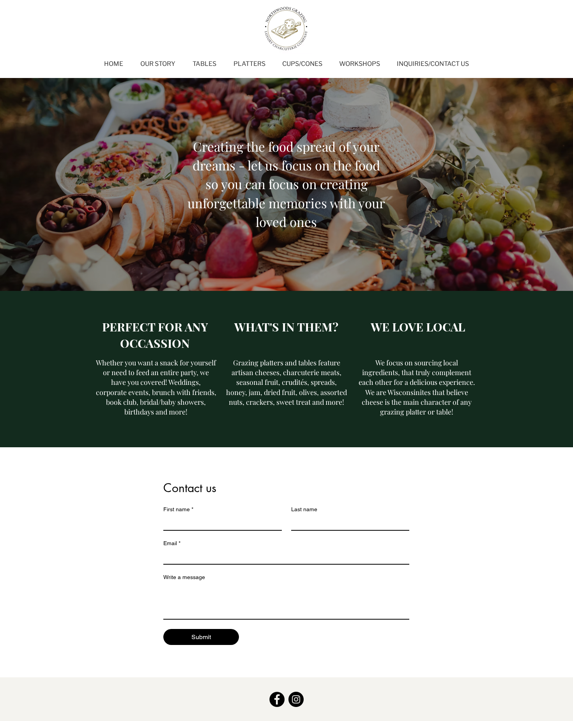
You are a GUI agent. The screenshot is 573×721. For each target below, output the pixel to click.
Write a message (184, 577)
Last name (304, 509)
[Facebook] (277, 699)
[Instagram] (296, 699)
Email (171, 543)
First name (178, 509)
